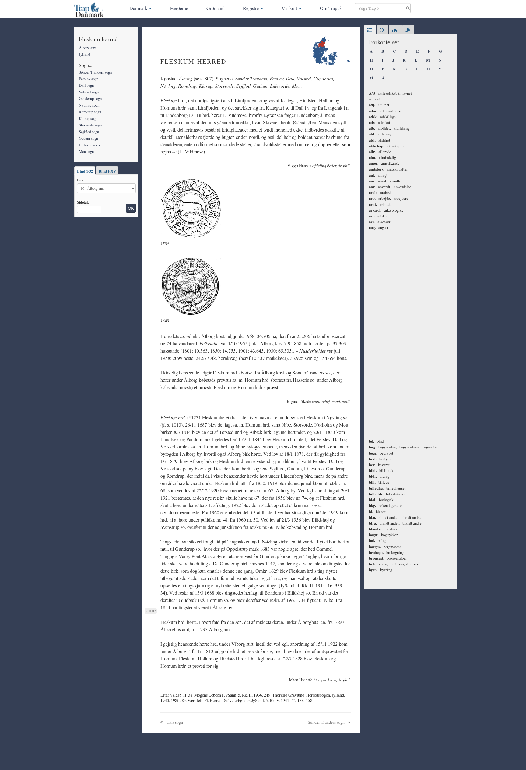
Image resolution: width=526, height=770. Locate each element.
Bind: (81, 180)
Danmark (138, 8)
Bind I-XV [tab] (107, 171)
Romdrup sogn (90, 111)
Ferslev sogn (88, 78)
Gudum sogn (88, 138)
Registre (251, 8)
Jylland (84, 54)
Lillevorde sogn (91, 145)
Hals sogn (174, 722)
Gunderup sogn (90, 98)
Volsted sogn (89, 92)
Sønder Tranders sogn (95, 72)
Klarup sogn (88, 118)
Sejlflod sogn (89, 131)
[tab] (370, 30)
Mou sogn (86, 151)
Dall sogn (86, 85)
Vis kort (289, 8)
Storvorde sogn (90, 125)
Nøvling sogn (89, 105)
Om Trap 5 (330, 8)
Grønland (215, 8)
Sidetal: (83, 202)
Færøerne (179, 8)
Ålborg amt (87, 48)
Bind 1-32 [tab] (85, 171)
